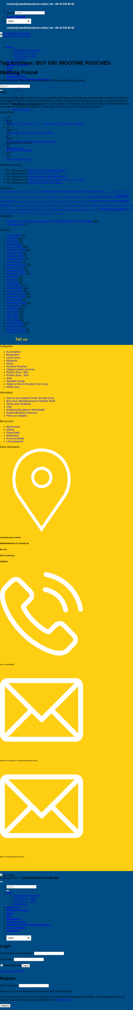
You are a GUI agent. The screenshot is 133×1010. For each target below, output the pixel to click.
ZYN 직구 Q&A (18, 213)
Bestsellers (12, 354)
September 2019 (16, 332)
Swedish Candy (16, 76)
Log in (26, 965)
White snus (12, 387)
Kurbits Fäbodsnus (7, 197)
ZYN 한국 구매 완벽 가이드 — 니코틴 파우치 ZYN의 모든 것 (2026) (45, 123)
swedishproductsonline (103, 201)
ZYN (102, 209)
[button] (16, 17)
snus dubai (6, 201)
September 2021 (16, 273)
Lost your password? (12, 971)
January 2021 (14, 291)
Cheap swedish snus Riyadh (31, 192)
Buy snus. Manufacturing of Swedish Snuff (30, 401)
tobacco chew (29, 209)
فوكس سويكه (42, 213)
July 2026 (12, 238)
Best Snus (4, 192)
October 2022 (14, 261)
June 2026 (12, 241)
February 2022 (14, 267)
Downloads (13, 432)
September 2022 (16, 264)
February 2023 (14, 256)
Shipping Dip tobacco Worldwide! (25, 409)
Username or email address (16, 953)
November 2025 (15, 250)
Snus (9, 47)
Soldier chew (84, 201)
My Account (13, 426)
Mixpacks (11, 360)
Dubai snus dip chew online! (22, 141)
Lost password (14, 441)
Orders (10, 429)
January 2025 (14, 253)
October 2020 (14, 300)
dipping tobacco (76, 191)
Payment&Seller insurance (21, 412)
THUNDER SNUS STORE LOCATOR (82, 206)
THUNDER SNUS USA (124, 206)
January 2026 (14, 247)
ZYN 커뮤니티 (30, 213)
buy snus (14, 191)
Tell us (21, 339)
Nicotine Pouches (16, 366)
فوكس (50, 213)
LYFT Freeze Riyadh (46, 197)
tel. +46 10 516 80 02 (62, 4)
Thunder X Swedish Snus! (10, 210)
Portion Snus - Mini (17, 372)
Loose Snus (20, 59)
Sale (9, 378)
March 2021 (13, 285)
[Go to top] (1, 881)
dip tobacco (94, 191)
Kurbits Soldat (31, 197)
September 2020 (16, 303)
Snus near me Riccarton (34, 201)
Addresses (12, 435)
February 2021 (14, 288)
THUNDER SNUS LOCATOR (54, 206)
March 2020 (13, 320)
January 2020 (14, 326)
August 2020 (13, 305)
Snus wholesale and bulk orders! (47, 170)
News (9, 67)
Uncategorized (14, 224)
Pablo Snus (80, 197)
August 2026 (13, 235)
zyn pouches (116, 209)
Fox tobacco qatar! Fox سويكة (45, 182)
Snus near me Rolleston (54, 201)
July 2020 (12, 308)
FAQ (9, 406)
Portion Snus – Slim (24, 53)
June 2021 (12, 276)
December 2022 (15, 259)
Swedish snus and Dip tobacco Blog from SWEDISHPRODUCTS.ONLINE (49, 221)
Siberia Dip (108, 196)
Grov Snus (126, 192)
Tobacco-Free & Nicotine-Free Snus (27, 384)
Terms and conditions (18, 404)
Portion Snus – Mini (24, 56)
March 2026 (13, 244)
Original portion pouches (27, 50)
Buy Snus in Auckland (19, 150)
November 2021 (15, 270)
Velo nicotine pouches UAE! (22, 132)
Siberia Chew (94, 196)
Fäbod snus (116, 192)
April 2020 (12, 317)
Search (10, 12)
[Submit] (1, 90)
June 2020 (12, 311)
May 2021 (12, 279)
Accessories (13, 351)
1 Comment (46, 132)
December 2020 (15, 294)
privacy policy (64, 999)
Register (5, 1005)
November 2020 (15, 297)
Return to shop (21, 109)
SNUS (122, 196)
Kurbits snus (20, 197)
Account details (15, 438)
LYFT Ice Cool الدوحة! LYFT (44, 173)
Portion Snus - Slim (17, 375)
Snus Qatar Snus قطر (19, 159)
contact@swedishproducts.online (27, 4)
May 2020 (12, 314)
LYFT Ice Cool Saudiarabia (65, 197)
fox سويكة (107, 192)
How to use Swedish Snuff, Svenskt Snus (30, 398)
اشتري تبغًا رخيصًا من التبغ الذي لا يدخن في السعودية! (56, 179)
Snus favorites (19, 201)
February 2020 (14, 323)
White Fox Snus (92, 210)
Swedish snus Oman (16, 206)
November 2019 (15, 329)
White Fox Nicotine (45, 210)
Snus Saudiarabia (71, 201)
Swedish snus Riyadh (33, 206)
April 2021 (12, 282)
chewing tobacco (55, 191)
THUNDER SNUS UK (105, 206)
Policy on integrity (16, 415)
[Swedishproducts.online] (15, 35)
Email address (9, 985)
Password (6, 959)
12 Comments (48, 141)
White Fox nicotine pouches (69, 209)
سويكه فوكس (58, 213)
